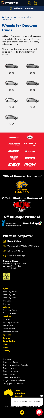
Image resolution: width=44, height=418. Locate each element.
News (6, 347)
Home (6, 17)
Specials (7, 334)
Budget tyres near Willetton (14, 380)
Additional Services (10, 331)
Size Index (7, 359)
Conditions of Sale (31, 407)
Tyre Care (7, 301)
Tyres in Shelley (9, 374)
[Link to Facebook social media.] (22, 412)
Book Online (9, 341)
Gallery (6, 350)
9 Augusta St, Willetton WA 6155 (23, 246)
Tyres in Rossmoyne (10, 371)
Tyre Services (8, 325)
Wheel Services (9, 328)
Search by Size (9, 294)
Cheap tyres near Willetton (13, 383)
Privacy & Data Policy (17, 407)
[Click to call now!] (29, 3)
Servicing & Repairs (11, 322)
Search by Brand (9, 298)
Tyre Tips (6, 304)
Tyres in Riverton (9, 368)
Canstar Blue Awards (11, 377)
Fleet (5, 344)
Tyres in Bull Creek (10, 362)
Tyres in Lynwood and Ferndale (15, 365)
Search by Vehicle (10, 291)
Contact (6, 338)
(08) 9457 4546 (15, 251)
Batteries (6, 319)
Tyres (5, 288)
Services (7, 316)
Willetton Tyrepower (23, 8)
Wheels (6, 307)
